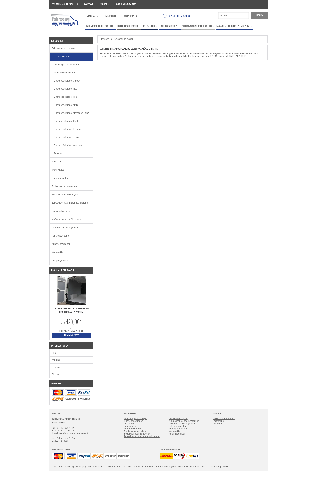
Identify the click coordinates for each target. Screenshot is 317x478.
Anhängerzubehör (61, 244)
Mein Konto (130, 16)
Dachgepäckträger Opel (66, 121)
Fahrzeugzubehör (61, 236)
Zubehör (58, 153)
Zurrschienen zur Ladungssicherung (70, 203)
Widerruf (217, 423)
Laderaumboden (60, 178)
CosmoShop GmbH (218, 466)
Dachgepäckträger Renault (67, 129)
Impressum (218, 421)
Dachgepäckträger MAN (66, 105)
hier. (203, 466)
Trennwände (58, 170)
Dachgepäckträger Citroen (67, 81)
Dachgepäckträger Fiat (65, 89)
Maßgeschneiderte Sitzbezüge (67, 219)
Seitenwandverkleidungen (65, 194)
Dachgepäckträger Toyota (67, 137)
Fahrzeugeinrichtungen (63, 48)
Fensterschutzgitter (61, 211)
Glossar (55, 374)
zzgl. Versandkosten (93, 466)
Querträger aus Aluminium (67, 64)
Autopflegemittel (60, 260)
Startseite (92, 16)
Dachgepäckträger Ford (66, 97)
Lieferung (56, 367)
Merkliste (110, 16)
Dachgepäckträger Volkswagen (69, 145)
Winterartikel (58, 252)
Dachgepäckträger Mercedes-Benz (71, 113)
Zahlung (56, 360)
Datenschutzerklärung (224, 418)
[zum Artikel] (71, 304)
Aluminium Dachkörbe (65, 72)
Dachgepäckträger (123, 39)
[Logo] (65, 31)
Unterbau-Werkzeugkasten (65, 227)
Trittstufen (56, 161)
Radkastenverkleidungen (64, 186)
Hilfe (54, 353)
